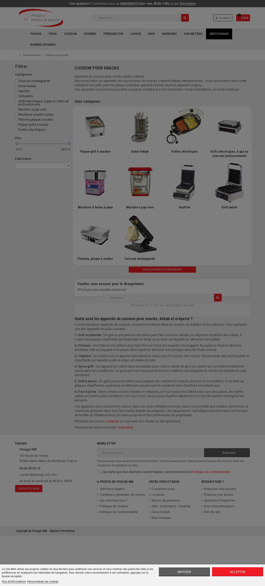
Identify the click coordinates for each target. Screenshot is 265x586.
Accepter (237, 572)
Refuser (184, 572)
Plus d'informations (14, 581)
